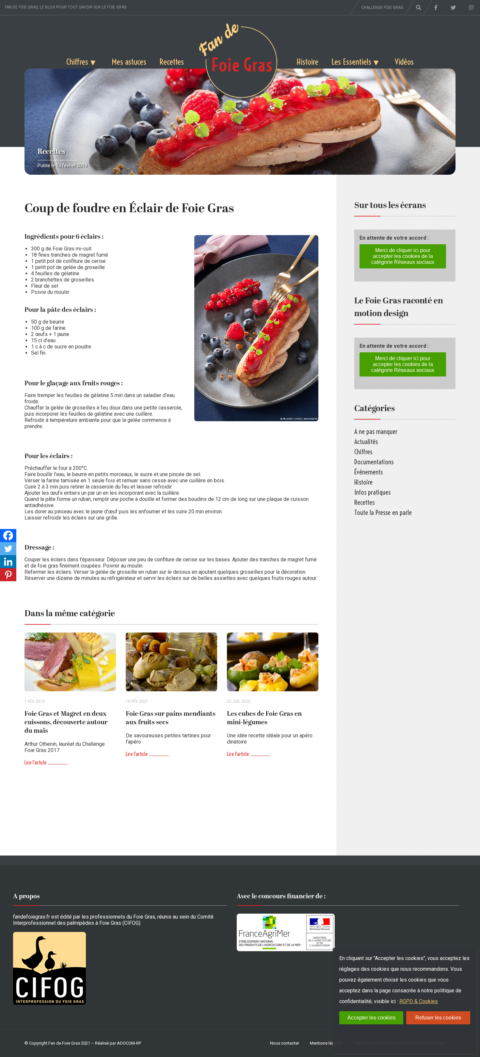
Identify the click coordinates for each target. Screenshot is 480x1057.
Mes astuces (129, 61)
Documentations (373, 462)
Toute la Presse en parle (383, 512)
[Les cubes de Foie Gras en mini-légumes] (272, 662)
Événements (368, 472)
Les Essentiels (351, 61)
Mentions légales (326, 1043)
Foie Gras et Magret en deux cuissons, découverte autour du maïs (65, 722)
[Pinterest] (8, 574)
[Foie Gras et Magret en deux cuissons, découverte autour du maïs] (70, 662)
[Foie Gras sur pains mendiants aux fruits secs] (171, 662)
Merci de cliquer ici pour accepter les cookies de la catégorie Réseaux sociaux (402, 256)
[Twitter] (8, 548)
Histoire (307, 61)
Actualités (366, 442)
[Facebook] (8, 535)
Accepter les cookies (371, 1017)
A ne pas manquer (375, 431)
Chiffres (77, 61)
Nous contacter (284, 1043)
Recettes (171, 61)
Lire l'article (35, 762)
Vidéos (404, 61)
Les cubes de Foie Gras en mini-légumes (264, 718)
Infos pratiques (372, 492)
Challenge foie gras (382, 7)
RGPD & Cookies (418, 1001)
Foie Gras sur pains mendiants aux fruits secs (171, 718)
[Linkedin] (8, 561)
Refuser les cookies (438, 1017)
